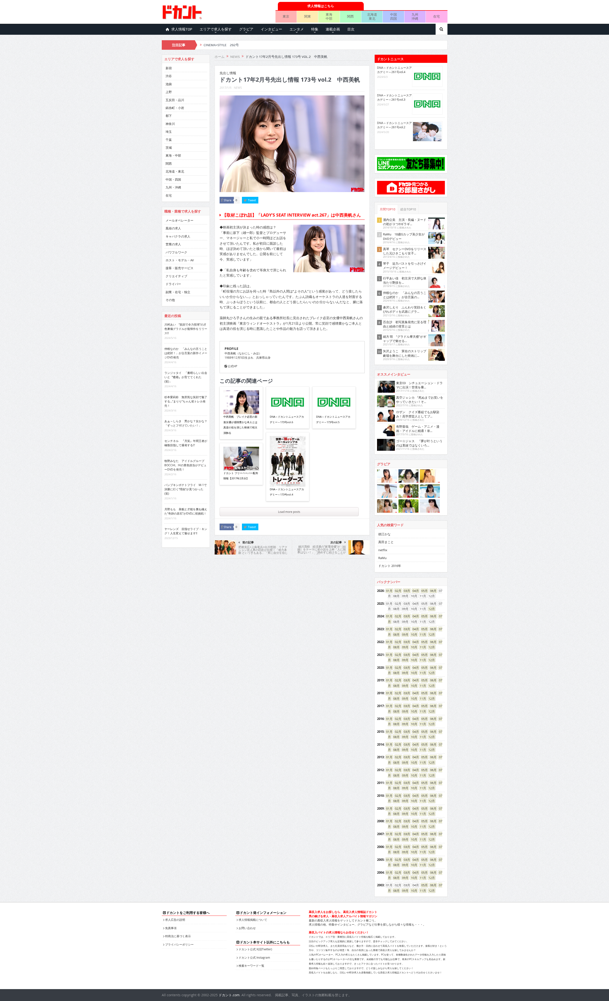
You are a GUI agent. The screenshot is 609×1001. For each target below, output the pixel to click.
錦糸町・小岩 (175, 108)
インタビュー (271, 29)
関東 (307, 16)
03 (405, 591)
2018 (380, 693)
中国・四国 (173, 179)
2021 (380, 655)
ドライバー (173, 284)
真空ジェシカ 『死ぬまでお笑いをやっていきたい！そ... (419, 399)
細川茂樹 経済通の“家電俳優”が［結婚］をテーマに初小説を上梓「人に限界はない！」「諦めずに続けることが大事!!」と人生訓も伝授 (321, 551)
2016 (380, 719)
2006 (380, 847)
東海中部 (329, 16)
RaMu (382, 558)
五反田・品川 (175, 100)
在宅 (436, 16)
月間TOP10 (387, 209)
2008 (380, 821)
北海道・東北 (175, 171)
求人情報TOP (181, 29)
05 (423, 591)
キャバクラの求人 (178, 236)
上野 (169, 92)
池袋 (169, 84)
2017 (380, 706)
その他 (170, 300)
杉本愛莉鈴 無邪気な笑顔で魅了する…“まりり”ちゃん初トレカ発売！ (185, 401)
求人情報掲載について (253, 920)
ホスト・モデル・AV (180, 260)
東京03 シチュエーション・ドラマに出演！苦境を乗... (419, 385)
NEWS (238, 87)
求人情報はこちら (320, 6)
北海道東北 (372, 16)
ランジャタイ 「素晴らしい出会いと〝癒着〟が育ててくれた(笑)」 (185, 377)
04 (414, 591)
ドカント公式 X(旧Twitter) (255, 949)
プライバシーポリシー (179, 944)
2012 (380, 770)
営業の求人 (173, 244)
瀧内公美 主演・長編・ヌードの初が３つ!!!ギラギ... (404, 222)
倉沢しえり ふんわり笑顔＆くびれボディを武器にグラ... (404, 309)
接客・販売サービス (179, 268)
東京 (286, 16)
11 (421, 634)
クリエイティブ (176, 276)
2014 (380, 744)
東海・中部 (173, 155)
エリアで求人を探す (216, 29)
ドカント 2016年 (389, 566)
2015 (380, 731)
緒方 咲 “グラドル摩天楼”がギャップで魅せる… (404, 338)
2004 (380, 872)
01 (387, 591)
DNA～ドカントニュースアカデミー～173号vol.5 (333, 419)
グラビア (246, 29)
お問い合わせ (247, 928)
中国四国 (393, 16)
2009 (380, 808)
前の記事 (248, 542)
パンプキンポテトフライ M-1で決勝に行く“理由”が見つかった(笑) (185, 489)
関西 (350, 16)
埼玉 (169, 131)
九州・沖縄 (173, 187)
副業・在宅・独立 (178, 292)
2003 (380, 885)
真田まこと (386, 542)
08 (395, 634)
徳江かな (384, 534)
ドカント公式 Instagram (254, 957)
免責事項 (171, 928)
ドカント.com (229, 995)
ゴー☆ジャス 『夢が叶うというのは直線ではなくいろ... (419, 443)
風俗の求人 (173, 228)
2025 (380, 603)
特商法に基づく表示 (178, 936)
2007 (380, 834)
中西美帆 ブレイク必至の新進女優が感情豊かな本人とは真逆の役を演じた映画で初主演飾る (240, 424)
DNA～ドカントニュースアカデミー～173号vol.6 (287, 419)
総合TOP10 (408, 209)
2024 (380, 616)
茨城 (169, 147)
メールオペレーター (179, 220)
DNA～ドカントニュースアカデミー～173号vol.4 (287, 491)
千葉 (169, 140)
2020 (380, 667)
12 (430, 609)
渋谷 (169, 76)
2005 (380, 859)
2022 (380, 642)
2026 (380, 591)
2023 (380, 629)
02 (396, 591)
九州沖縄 (415, 16)
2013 (380, 757)
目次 (350, 29)
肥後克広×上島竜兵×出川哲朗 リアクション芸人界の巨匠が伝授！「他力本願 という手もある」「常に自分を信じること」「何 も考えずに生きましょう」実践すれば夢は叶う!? (263, 552)
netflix (382, 550)
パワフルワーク (176, 252)
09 (403, 634)
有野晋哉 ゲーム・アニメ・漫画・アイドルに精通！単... (417, 428)
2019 (380, 680)
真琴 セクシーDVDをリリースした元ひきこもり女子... (404, 251)
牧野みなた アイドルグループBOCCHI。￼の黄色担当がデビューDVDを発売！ (185, 465)
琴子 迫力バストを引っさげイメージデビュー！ (404, 265)
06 (431, 591)
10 (412, 634)
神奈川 (170, 124)
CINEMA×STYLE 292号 (221, 45)
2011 (380, 783)
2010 (380, 795)
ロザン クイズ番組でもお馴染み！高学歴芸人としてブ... (417, 414)
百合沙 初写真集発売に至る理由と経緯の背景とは (404, 324)
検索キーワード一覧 (251, 965)
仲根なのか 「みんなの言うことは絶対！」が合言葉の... (404, 295)
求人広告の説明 (175, 920)
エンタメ (297, 29)
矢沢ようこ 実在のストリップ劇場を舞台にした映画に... (404, 353)
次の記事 (336, 542)
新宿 (169, 68)
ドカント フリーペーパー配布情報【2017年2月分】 (240, 475)
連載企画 (333, 29)
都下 (169, 116)
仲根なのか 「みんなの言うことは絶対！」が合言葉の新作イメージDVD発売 (185, 353)
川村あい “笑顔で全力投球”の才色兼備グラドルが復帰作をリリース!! (185, 328)
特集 (314, 29)
